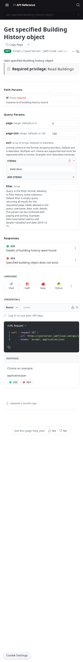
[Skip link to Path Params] (1, 89)
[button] (77, 307)
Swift (27, 288)
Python (59, 288)
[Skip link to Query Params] (1, 114)
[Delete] (69, 161)
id (7, 97)
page (9, 123)
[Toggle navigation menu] (7, 5)
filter (9, 186)
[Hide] (74, 161)
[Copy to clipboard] (77, 51)
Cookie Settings (17, 655)
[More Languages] (71, 286)
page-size (12, 133)
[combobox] (63, 99)
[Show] (73, 307)
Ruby (43, 288)
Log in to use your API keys (25, 315)
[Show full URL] (73, 51)
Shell (11, 288)
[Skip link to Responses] (1, 238)
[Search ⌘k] (78, 5)
